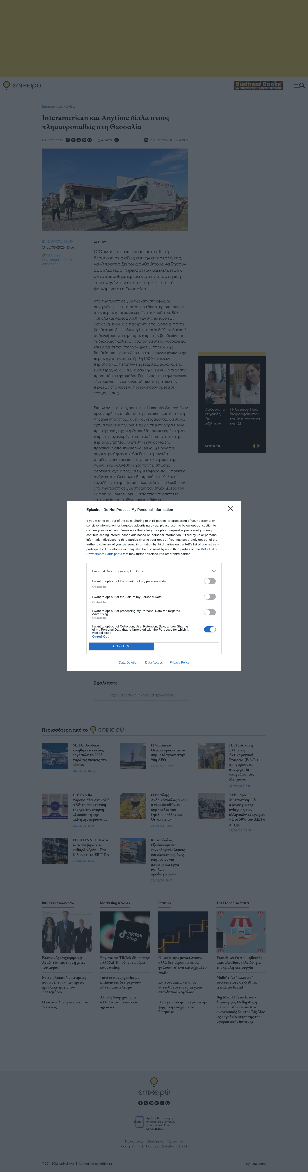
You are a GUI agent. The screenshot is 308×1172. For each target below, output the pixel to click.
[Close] (232, 510)
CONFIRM (121, 646)
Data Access (154, 662)
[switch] (210, 581)
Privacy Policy (179, 662)
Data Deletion (128, 662)
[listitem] (154, 571)
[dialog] (154, 586)
